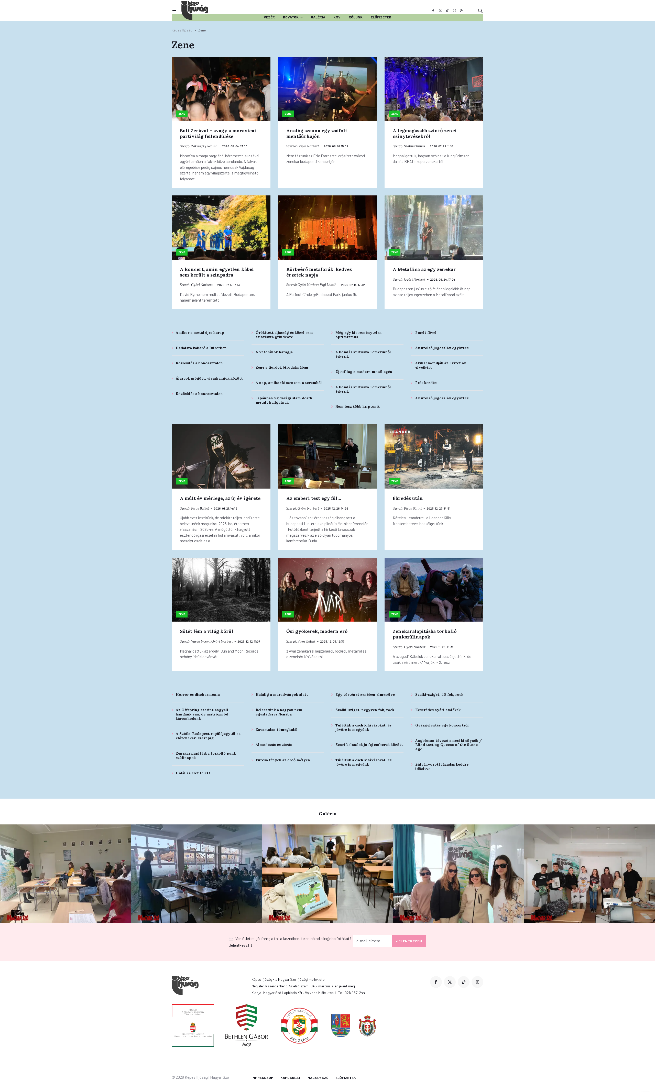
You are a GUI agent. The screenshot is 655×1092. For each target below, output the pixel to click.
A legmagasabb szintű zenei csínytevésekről (425, 133)
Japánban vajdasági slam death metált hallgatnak (284, 400)
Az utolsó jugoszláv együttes (441, 348)
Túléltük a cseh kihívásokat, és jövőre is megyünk (363, 727)
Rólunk (356, 17)
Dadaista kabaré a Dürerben (201, 348)
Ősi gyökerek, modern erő (316, 631)
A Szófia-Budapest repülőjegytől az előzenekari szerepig (208, 735)
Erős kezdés (425, 382)
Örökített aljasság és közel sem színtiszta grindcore (284, 334)
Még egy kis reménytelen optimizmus (358, 334)
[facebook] (433, 10)
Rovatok (291, 17)
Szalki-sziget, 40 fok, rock (439, 694)
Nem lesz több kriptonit (357, 406)
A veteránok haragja (274, 352)
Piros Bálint (200, 508)
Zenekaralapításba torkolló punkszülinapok (425, 634)
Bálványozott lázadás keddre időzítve (441, 766)
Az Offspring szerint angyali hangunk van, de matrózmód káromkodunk (202, 714)
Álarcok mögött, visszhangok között (209, 378)
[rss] (461, 10)
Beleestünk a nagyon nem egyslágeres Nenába (279, 712)
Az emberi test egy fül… (313, 498)
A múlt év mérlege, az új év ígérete (220, 498)
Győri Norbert (308, 146)
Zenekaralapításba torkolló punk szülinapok (206, 755)
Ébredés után (408, 498)
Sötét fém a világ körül (206, 631)
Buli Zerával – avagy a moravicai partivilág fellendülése (218, 133)
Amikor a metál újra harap (200, 332)
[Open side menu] (174, 10)
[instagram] (454, 10)
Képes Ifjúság (182, 30)
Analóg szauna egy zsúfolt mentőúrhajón (316, 133)
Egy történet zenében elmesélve (365, 694)
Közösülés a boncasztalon (199, 363)
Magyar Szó (318, 1077)
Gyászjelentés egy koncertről (442, 725)
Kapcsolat (290, 1077)
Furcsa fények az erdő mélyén (283, 760)
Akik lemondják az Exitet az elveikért (440, 365)
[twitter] (440, 10)
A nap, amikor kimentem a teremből (289, 382)
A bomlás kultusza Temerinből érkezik (363, 354)
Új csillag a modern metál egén (363, 371)
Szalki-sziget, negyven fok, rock (364, 710)
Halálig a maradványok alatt (282, 694)
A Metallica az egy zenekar (424, 269)
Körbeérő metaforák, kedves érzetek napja (319, 272)
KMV (337, 17)
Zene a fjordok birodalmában (282, 367)
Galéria (318, 17)
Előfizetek (381, 17)
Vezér (269, 17)
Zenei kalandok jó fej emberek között (369, 744)
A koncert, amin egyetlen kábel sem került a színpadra (217, 272)
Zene (181, 113)
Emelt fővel (425, 332)
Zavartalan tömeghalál (277, 729)
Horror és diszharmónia (198, 694)
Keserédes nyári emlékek (438, 710)
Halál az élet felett (193, 773)
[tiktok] (447, 10)
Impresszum (263, 1077)
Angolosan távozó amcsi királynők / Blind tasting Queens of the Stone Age (448, 745)
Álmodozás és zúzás (274, 744)
